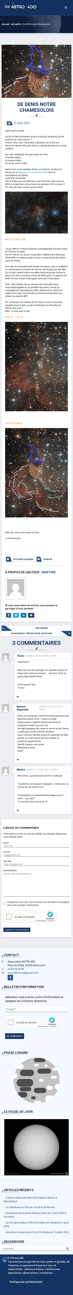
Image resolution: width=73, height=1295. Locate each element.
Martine (49, 572)
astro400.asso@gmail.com (23, 972)
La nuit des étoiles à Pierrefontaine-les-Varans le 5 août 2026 (36, 1224)
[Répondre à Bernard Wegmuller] (18, 760)
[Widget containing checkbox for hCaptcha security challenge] (30, 916)
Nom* (6, 843)
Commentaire (9, 870)
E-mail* (6, 852)
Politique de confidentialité (26, 1281)
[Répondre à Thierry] (18, 697)
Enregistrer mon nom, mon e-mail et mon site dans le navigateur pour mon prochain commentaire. (38, 903)
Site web (7, 861)
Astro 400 (19, 1258)
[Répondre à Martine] (18, 810)
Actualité (16, 24)
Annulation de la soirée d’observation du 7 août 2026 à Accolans (35, 1215)
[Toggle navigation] (66, 8)
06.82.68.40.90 (16, 969)
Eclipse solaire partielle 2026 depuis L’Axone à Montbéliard (30, 1199)
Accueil (5, 24)
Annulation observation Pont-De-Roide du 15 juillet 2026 (37, 1232)
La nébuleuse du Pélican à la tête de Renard (30, 1207)
